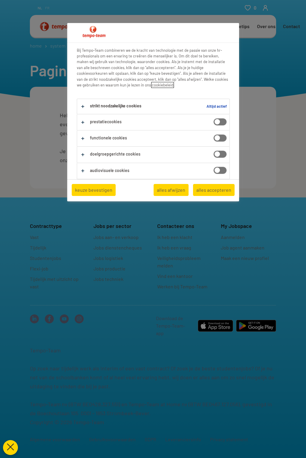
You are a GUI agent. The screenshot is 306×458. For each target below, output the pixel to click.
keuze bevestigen (93, 190)
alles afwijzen (171, 190)
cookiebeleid (162, 85)
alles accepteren (213, 190)
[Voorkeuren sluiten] (10, 447)
